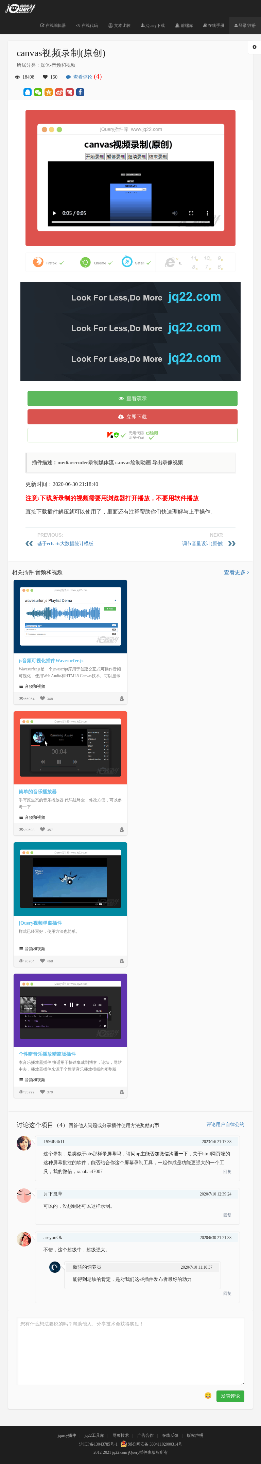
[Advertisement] (140, 329)
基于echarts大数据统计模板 (65, 543)
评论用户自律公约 (225, 1124)
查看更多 (235, 572)
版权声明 (195, 1435)
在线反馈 (170, 1435)
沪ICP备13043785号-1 (98, 1444)
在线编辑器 (55, 25)
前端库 (186, 25)
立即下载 (135, 417)
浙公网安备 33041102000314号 (154, 1444)
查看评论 (86, 77)
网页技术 (120, 1435)
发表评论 (230, 1396)
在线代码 (89, 25)
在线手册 (215, 25)
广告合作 (145, 1435)
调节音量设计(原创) (203, 543)
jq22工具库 (94, 1435)
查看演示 (135, 398)
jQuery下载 (154, 25)
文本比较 (121, 25)
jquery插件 (67, 1435)
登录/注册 (247, 25)
